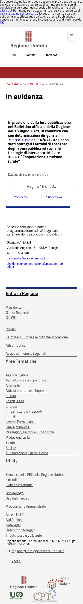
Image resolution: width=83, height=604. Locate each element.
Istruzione (13, 417)
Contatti (31, 55)
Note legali (13, 525)
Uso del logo (15, 493)
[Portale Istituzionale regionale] (23, 582)
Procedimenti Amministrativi (26, 506)
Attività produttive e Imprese (26, 391)
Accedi (16, 561)
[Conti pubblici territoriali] (45, 595)
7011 (12, 139)
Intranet (51, 55)
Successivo (52, 197)
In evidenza (56, 83)
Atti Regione (15, 520)
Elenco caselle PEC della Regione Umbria (35, 475)
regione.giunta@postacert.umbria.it (38, 551)
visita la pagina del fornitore (18, 13)
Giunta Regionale (18, 313)
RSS (13, 55)
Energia (11, 406)
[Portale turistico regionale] (16, 595)
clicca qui (6, 10)
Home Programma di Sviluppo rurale (37, 83)
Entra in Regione (22, 293)
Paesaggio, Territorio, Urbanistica (30, 432)
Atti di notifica (16, 345)
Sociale (11, 448)
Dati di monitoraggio (20, 530)
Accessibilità (15, 515)
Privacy (11, 329)
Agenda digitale (17, 375)
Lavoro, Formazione (20, 422)
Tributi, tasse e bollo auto (24, 535)
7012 (25, 139)
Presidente (14, 307)
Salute (10, 442)
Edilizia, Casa (15, 401)
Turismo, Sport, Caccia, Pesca (27, 453)
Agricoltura (14, 83)
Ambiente (13, 386)
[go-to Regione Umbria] (28, 33)
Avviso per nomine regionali (26, 353)
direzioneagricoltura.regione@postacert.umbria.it (35, 265)
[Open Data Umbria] (59, 582)
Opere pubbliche (18, 427)
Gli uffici (11, 318)
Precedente (19, 197)
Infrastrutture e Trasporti (24, 411)
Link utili (11, 480)
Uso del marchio (17, 498)
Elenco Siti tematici (19, 485)
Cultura (11, 396)
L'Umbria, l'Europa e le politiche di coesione (37, 337)
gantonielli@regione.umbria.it (26, 258)
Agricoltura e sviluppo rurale (26, 380)
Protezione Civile (18, 437)
